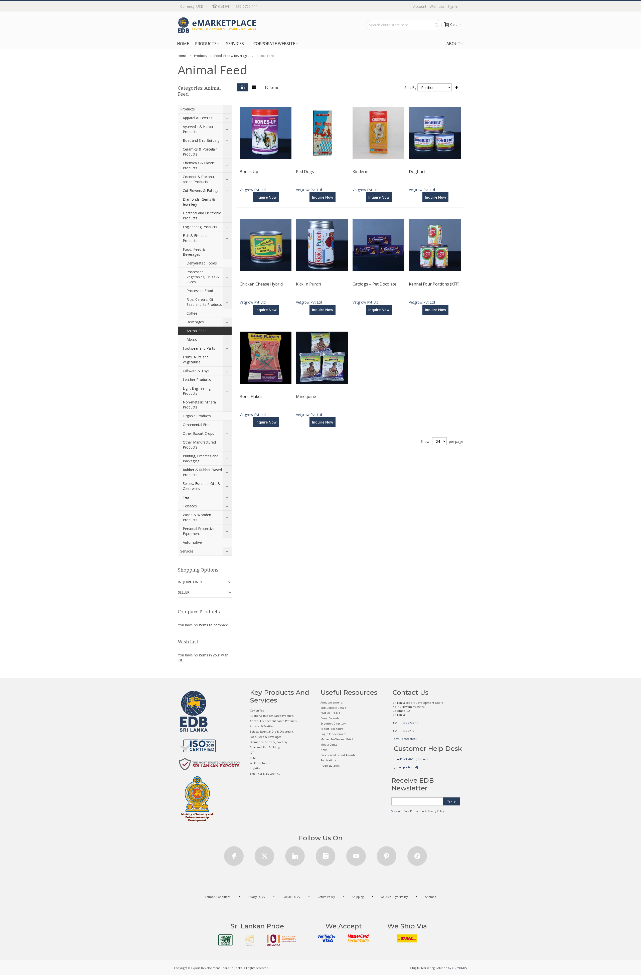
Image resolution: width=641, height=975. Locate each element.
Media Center (329, 744)
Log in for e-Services (333, 734)
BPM (253, 758)
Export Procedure (332, 729)
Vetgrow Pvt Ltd (253, 189)
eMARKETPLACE (330, 713)
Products (200, 56)
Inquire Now (265, 197)
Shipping (358, 897)
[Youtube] (356, 854)
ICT (252, 752)
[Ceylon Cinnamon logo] (250, 940)
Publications (328, 760)
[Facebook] (234, 854)
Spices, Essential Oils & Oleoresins (271, 731)
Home (182, 56)
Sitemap (430, 897)
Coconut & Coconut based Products (273, 721)
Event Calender (330, 718)
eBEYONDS (459, 968)
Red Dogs (305, 171)
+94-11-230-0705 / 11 (406, 723)
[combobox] (404, 25)
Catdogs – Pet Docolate (374, 284)
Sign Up (451, 801)
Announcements (331, 702)
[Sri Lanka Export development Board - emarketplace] (217, 25)
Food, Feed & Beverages (231, 56)
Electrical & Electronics (265, 773)
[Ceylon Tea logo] (225, 939)
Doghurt (417, 171)
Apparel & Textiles (261, 726)
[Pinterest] (386, 854)
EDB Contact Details (333, 708)
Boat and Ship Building (264, 747)
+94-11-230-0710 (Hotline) (410, 759)
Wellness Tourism (261, 763)
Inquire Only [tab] (190, 582)
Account (419, 6)
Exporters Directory (333, 723)
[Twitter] (264, 854)
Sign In (452, 6)
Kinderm (360, 171)
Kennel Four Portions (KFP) (434, 284)
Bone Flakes (251, 396)
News (323, 750)
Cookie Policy (291, 897)
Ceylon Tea (257, 710)
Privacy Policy (256, 897)
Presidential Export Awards (337, 755)
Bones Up (249, 171)
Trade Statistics (330, 765)
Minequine (306, 396)
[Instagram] (325, 854)
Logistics (255, 768)
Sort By (410, 87)
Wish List (437, 6)
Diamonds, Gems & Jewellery (268, 742)
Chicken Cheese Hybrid (261, 284)
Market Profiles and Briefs (336, 739)
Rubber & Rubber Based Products (271, 716)
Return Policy (326, 897)
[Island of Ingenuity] (281, 940)
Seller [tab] (184, 592)
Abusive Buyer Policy (394, 897)
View (394, 811)
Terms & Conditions (217, 897)
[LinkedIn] (295, 854)
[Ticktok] (417, 854)
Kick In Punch (308, 284)
